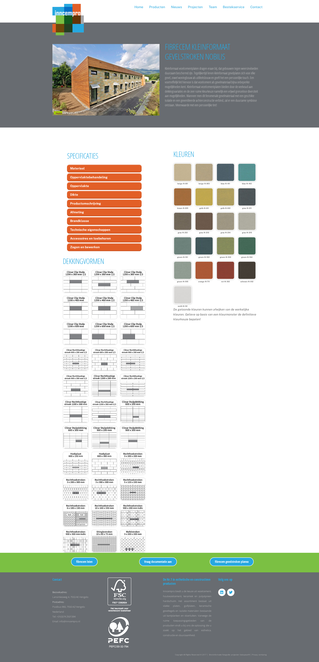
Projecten (195, 7)
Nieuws (176, 7)
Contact (256, 7)
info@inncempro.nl (69, 621)
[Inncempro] (68, 33)
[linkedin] (222, 592)
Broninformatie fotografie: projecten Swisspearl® (229, 654)
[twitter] (230, 592)
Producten (157, 7)
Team (213, 7)
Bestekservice (233, 7)
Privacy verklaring (259, 654)
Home (138, 7)
